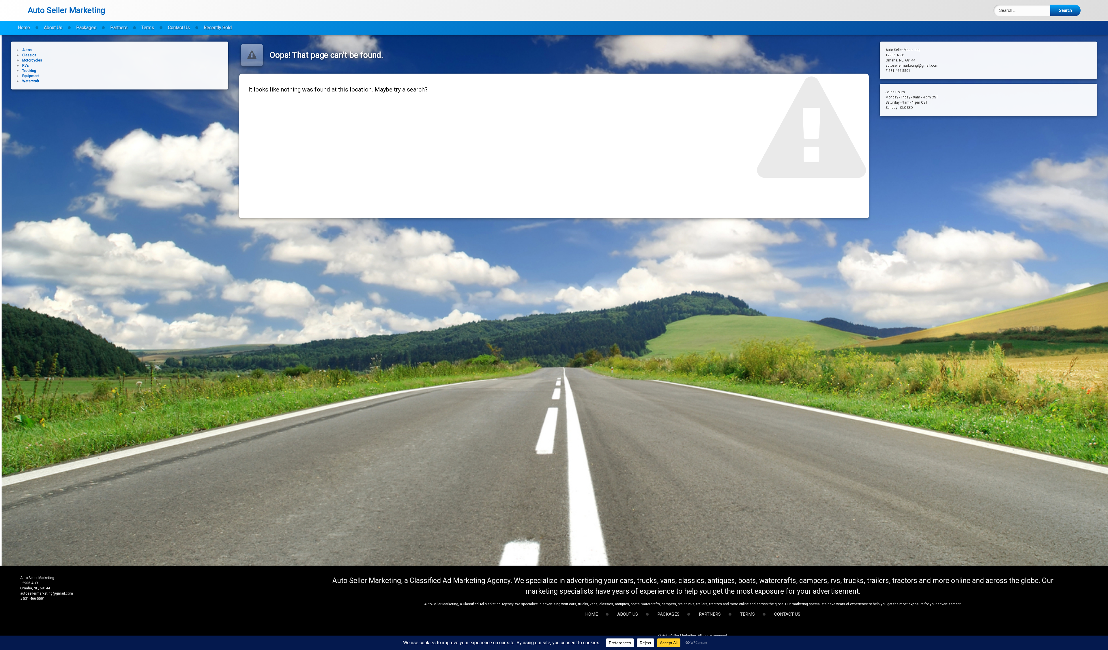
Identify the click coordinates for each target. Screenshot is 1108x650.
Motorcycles (32, 60)
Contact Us (179, 27)
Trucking (29, 71)
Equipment (31, 76)
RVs (25, 65)
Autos (27, 50)
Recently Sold (218, 27)
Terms (147, 27)
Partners (119, 27)
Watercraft (30, 81)
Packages (86, 27)
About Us (53, 27)
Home (24, 27)
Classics (29, 55)
